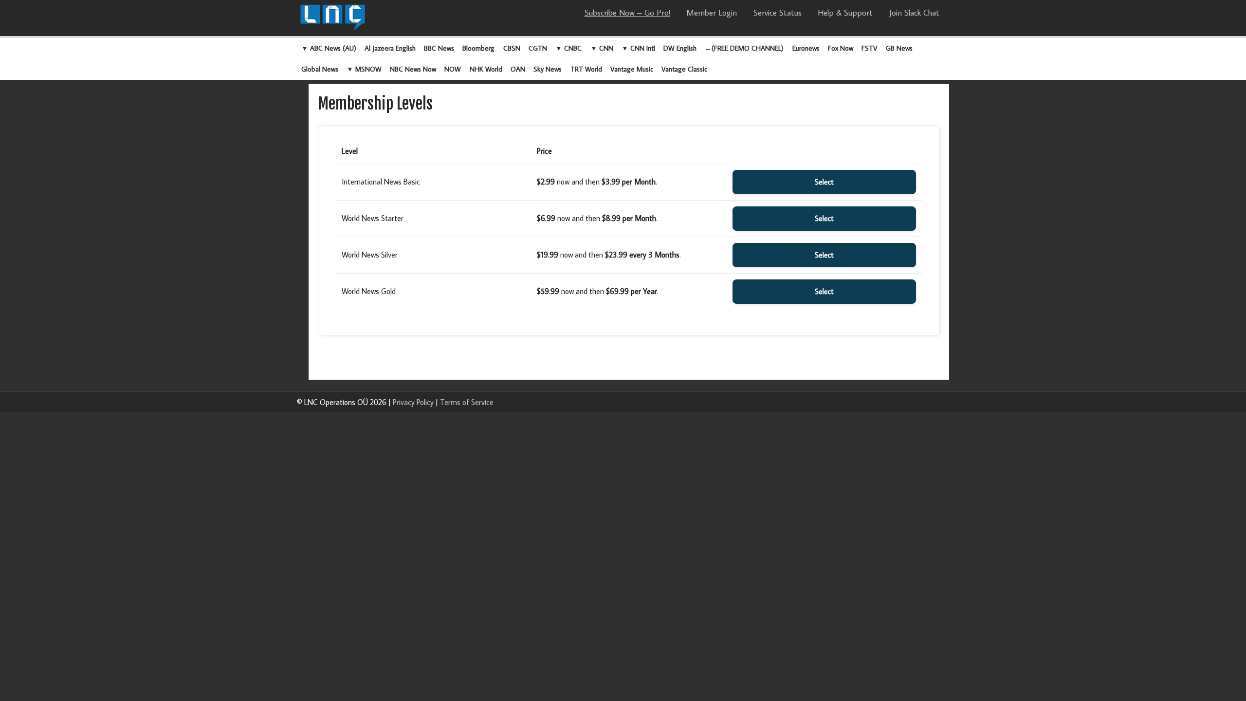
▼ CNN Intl (638, 48)
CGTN (538, 48)
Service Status (777, 12)
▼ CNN (601, 48)
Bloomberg (478, 48)
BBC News (439, 48)
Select (824, 182)
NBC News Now (413, 69)
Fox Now (840, 48)
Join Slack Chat (914, 12)
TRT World (586, 69)
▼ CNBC (568, 48)
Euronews (806, 48)
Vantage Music (631, 69)
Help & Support (845, 12)
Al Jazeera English (390, 48)
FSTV (869, 48)
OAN (518, 69)
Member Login (711, 12)
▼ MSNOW (364, 69)
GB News (899, 48)
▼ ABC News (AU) (328, 48)
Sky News (547, 69)
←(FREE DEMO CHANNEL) (744, 48)
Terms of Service (467, 402)
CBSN (511, 48)
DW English (679, 48)
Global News (319, 69)
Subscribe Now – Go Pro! (627, 12)
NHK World (486, 69)
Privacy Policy (413, 402)
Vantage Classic (684, 69)
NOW (452, 69)
